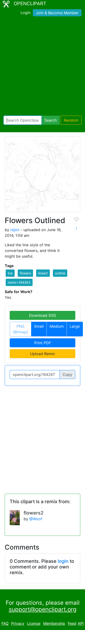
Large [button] (75, 326)
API (81, 623)
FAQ (4, 623)
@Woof (35, 518)
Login (25, 12)
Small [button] (39, 326)
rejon (14, 229)
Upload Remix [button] (42, 353)
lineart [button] (43, 273)
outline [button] (60, 273)
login (63, 561)
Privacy (17, 623)
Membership (54, 623)
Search (50, 120)
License (33, 623)
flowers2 (33, 513)
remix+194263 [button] (19, 282)
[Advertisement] (42, 67)
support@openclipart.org (42, 609)
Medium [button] (57, 326)
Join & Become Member (57, 12)
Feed (72, 623)
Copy (67, 374)
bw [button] (10, 273)
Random (71, 120)
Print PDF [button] (42, 342)
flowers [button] (25, 273)
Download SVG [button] (42, 315)
